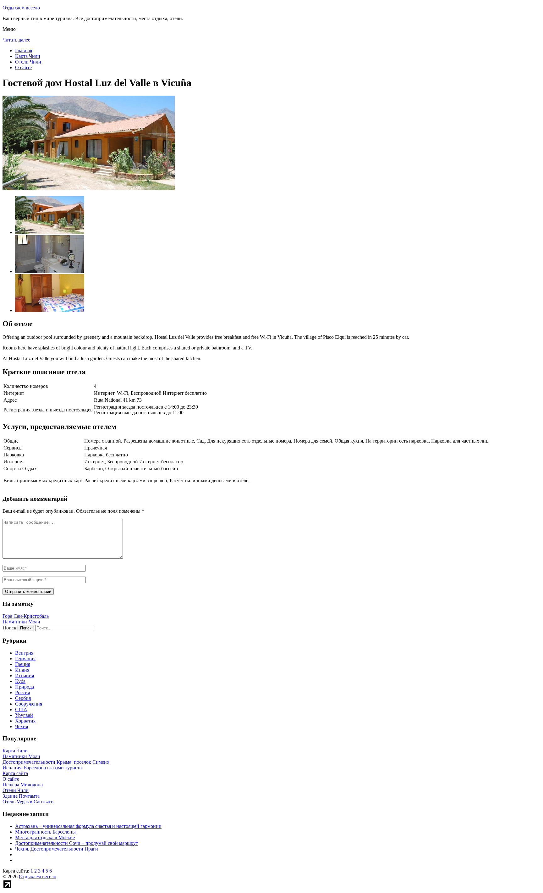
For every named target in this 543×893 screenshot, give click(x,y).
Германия (25, 658)
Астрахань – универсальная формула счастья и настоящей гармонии (88, 826)
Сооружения (28, 703)
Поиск (9, 627)
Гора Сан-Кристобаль (26, 616)
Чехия (21, 726)
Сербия (23, 698)
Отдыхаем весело (21, 7)
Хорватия (25, 720)
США (21, 709)
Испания (24, 675)
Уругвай (24, 715)
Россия (22, 692)
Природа (24, 686)
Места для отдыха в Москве (45, 837)
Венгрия (24, 653)
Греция (22, 664)
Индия (22, 670)
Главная (23, 50)
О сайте (23, 67)
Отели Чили (28, 61)
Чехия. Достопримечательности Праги (56, 848)
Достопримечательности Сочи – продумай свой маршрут (76, 843)
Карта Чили (27, 56)
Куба (20, 681)
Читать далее (16, 39)
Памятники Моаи (21, 621)
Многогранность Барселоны (45, 831)
